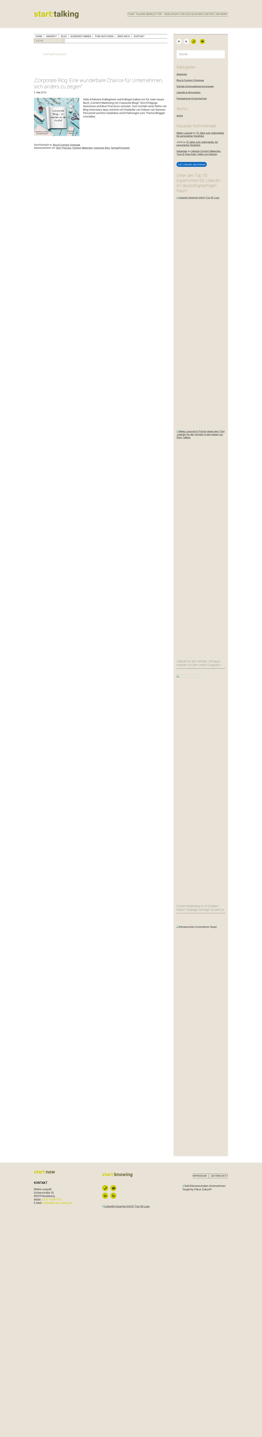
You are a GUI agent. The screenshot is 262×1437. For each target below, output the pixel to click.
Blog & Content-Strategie (66, 144)
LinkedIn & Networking (188, 92)
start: (56, 14)
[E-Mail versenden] (204, 41)
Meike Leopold (184, 133)
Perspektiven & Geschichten (191, 98)
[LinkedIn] (179, 41)
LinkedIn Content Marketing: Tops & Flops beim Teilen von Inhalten (198, 153)
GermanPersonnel (120, 147)
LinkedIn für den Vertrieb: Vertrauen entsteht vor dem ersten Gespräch (198, 663)
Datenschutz (219, 1175)
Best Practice (63, 147)
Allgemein (181, 74)
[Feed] (187, 41)
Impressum (199, 1175)
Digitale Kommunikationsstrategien (195, 86)
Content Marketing (82, 147)
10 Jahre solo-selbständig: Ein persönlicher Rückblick (200, 135)
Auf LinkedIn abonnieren (192, 164)
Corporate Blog (102, 147)
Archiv (179, 115)
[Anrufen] (195, 41)
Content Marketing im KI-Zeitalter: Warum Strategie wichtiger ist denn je (200, 908)
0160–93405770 (52, 1199)
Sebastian (181, 151)
